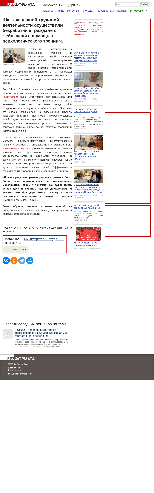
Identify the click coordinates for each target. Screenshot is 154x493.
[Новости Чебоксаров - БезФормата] (18, 4)
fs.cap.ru (11, 65)
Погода (87, 10)
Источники (73, 10)
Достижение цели (14, 96)
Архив (60, 10)
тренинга (19, 137)
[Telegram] (21, 260)
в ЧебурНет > (138, 10)
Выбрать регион (15, 370)
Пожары (122, 10)
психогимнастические (15, 148)
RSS (31, 374)
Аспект (18, 93)
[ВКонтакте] (6, 260)
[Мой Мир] (29, 260)
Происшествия (104, 10)
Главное (48, 10)
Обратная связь (15, 368)
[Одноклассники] (14, 260)
